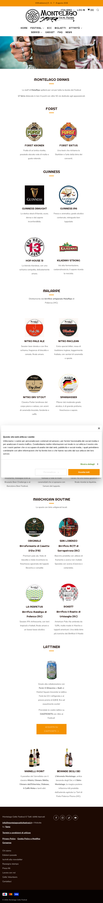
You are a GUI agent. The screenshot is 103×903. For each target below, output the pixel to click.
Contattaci (6, 881)
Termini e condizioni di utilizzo (16, 832)
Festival (36, 28)
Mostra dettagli (87, 464)
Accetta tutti (84, 472)
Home (24, 28)
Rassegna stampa (10, 864)
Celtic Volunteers (9, 877)
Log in (81, 10)
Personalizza (49, 472)
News (69, 32)
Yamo (7, 826)
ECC (49, 28)
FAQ (60, 32)
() (92, 10)
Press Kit (6, 868)
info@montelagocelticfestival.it (17, 822)
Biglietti (60, 28)
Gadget (50, 32)
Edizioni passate (9, 855)
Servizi (35, 32)
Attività (74, 28)
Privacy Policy (9, 838)
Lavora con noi (8, 872)
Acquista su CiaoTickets (51, 729)
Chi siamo (6, 850)
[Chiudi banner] (99, 428)
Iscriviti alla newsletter (12, 859)
